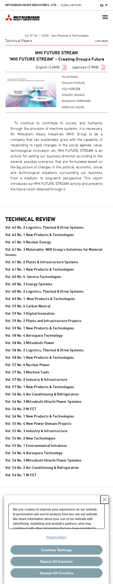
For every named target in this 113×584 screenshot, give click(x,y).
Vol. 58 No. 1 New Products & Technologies (39, 357)
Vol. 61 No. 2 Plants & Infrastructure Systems (41, 262)
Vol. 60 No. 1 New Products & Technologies (40, 298)
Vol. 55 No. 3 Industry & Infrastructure (36, 430)
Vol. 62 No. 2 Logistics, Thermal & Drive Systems (44, 227)
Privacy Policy (56, 537)
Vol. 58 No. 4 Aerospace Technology (34, 335)
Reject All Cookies (56, 561)
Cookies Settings (56, 550)
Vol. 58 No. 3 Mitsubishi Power (29, 342)
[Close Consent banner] (104, 499)
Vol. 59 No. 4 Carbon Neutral (27, 306)
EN (102, 5)
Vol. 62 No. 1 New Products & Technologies (39, 234)
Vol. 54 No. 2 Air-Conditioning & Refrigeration (42, 467)
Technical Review (30, 219)
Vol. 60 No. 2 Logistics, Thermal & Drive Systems (44, 291)
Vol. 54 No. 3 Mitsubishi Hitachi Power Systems (43, 460)
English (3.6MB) (48, 67)
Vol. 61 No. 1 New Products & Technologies (39, 269)
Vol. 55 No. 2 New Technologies (30, 438)
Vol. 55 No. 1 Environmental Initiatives (36, 445)
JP (106, 5)
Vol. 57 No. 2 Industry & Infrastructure (36, 379)
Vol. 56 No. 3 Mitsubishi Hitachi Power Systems (43, 401)
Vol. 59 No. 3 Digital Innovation (30, 313)
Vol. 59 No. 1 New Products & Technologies (39, 328)
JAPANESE (101, 40)
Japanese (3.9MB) (85, 67)
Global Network (43, 5)
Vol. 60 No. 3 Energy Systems (28, 284)
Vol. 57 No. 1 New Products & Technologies (39, 386)
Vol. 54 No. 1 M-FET (21, 475)
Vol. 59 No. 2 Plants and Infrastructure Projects (43, 320)
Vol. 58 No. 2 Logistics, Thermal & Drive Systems (44, 350)
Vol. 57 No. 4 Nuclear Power (27, 364)
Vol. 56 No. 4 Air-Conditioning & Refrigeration (42, 394)
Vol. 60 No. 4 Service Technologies (33, 276)
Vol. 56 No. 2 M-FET (21, 408)
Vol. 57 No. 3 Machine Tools (27, 372)
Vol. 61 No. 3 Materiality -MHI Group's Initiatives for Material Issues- (53, 252)
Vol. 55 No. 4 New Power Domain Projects (38, 423)
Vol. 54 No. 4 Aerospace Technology (34, 453)
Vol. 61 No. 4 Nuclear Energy (28, 242)
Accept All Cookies (57, 573)
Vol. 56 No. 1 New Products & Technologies (39, 416)
